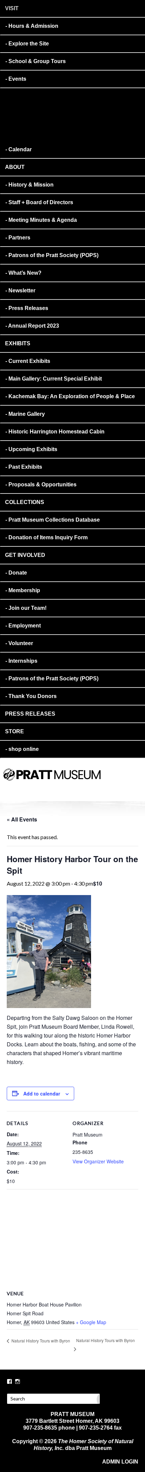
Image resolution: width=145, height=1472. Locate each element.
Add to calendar (41, 1093)
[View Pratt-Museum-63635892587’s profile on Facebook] (9, 1381)
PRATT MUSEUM (82, 784)
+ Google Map (91, 1322)
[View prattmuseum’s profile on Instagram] (17, 1381)
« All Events (22, 819)
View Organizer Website (98, 1161)
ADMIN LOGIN (120, 1462)
